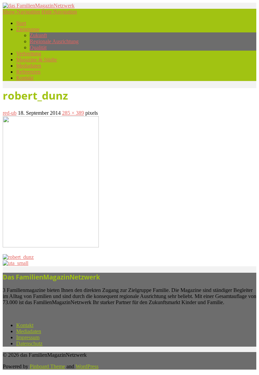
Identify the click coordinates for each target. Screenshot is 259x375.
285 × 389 (73, 113)
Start (21, 23)
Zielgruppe (27, 29)
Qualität (38, 47)
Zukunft (38, 35)
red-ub (10, 113)
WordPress (87, 366)
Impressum (27, 337)
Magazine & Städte (36, 59)
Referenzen (28, 72)
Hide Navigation (59, 12)
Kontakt (24, 78)
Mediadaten (28, 66)
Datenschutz (29, 343)
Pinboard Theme (47, 366)
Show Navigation (21, 12)
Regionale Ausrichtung (54, 41)
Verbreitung (28, 53)
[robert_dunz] (51, 245)
